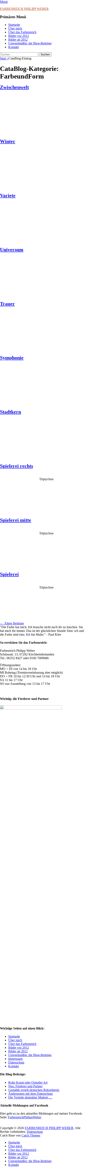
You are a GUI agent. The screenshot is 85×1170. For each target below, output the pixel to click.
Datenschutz (16, 1062)
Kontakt (13, 47)
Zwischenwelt (14, 87)
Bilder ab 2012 (18, 39)
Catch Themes (30, 1135)
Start (4, 58)
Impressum (15, 1058)
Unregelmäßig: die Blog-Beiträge (30, 43)
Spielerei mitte (15, 520)
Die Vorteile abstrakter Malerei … (30, 1097)
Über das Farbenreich (22, 32)
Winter (7, 141)
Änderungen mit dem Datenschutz (30, 1093)
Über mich (15, 28)
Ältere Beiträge (12, 623)
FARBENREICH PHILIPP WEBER (24, 9)
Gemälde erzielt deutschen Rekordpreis (33, 1090)
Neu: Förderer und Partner (25, 1086)
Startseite (14, 24)
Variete (7, 195)
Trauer (7, 303)
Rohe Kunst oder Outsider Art (27, 1082)
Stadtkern (10, 412)
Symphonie (12, 357)
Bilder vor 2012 (18, 36)
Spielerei (9, 574)
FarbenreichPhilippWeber (24, 1117)
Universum (11, 249)
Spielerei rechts (16, 466)
